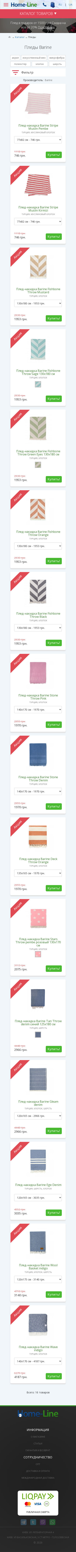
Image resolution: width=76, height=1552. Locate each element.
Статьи (38, 1443)
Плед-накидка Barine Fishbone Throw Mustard (38, 290)
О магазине (38, 1436)
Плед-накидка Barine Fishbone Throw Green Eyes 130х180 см (38, 452)
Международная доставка (38, 1477)
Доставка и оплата (38, 1471)
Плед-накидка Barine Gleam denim (38, 1103)
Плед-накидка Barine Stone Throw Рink (38, 696)
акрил (15, 57)
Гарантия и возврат (38, 1450)
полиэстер (20, 64)
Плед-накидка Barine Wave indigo (38, 1348)
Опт (38, 1464)
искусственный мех (34, 57)
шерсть (57, 64)
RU (60, 4)
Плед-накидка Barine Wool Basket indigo (38, 1266)
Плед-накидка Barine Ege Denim (38, 1185)
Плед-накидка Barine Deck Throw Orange (38, 860)
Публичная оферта (37, 1512)
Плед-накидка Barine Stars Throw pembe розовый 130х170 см (38, 942)
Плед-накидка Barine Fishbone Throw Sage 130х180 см (38, 372)
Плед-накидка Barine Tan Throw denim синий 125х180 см (38, 1022)
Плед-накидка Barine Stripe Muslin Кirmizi (38, 208)
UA (70, 4)
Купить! (54, 155)
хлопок (40, 64)
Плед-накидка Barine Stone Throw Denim (38, 778)
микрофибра (56, 57)
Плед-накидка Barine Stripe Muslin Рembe (38, 127)
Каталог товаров (36, 13)
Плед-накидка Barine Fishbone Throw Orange (38, 533)
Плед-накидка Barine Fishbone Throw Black (38, 615)
